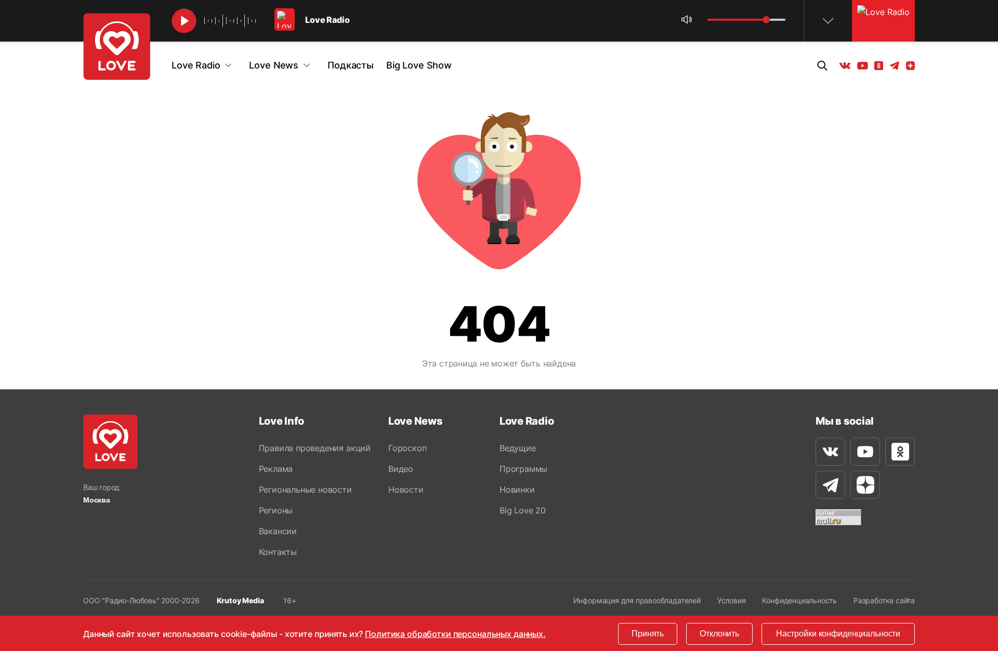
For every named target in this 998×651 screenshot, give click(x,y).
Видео (400, 469)
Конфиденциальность (799, 600)
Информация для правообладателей (637, 600)
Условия (731, 600)
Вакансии (278, 531)
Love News (273, 65)
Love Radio (196, 65)
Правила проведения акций (315, 448)
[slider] (766, 19)
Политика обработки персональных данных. (455, 634)
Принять (648, 633)
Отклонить (719, 633)
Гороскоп (407, 448)
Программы (523, 469)
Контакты (278, 552)
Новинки (517, 489)
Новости (406, 489)
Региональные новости (305, 489)
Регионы (276, 510)
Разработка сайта (884, 600)
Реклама (276, 469)
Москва (96, 500)
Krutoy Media (240, 600)
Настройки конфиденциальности (838, 633)
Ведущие (518, 448)
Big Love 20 (523, 510)
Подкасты (350, 65)
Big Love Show (419, 65)
